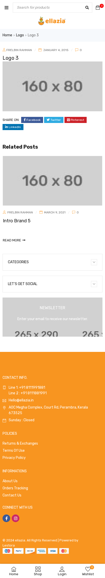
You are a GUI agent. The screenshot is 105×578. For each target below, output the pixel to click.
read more (12, 240)
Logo (20, 35)
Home (7, 35)
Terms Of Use (14, 450)
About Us (10, 481)
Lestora (9, 545)
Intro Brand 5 (17, 221)
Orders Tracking (15, 488)
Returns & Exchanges (20, 443)
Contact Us (12, 495)
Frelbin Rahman (19, 50)
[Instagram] (15, 518)
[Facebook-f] (6, 518)
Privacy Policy (14, 458)
